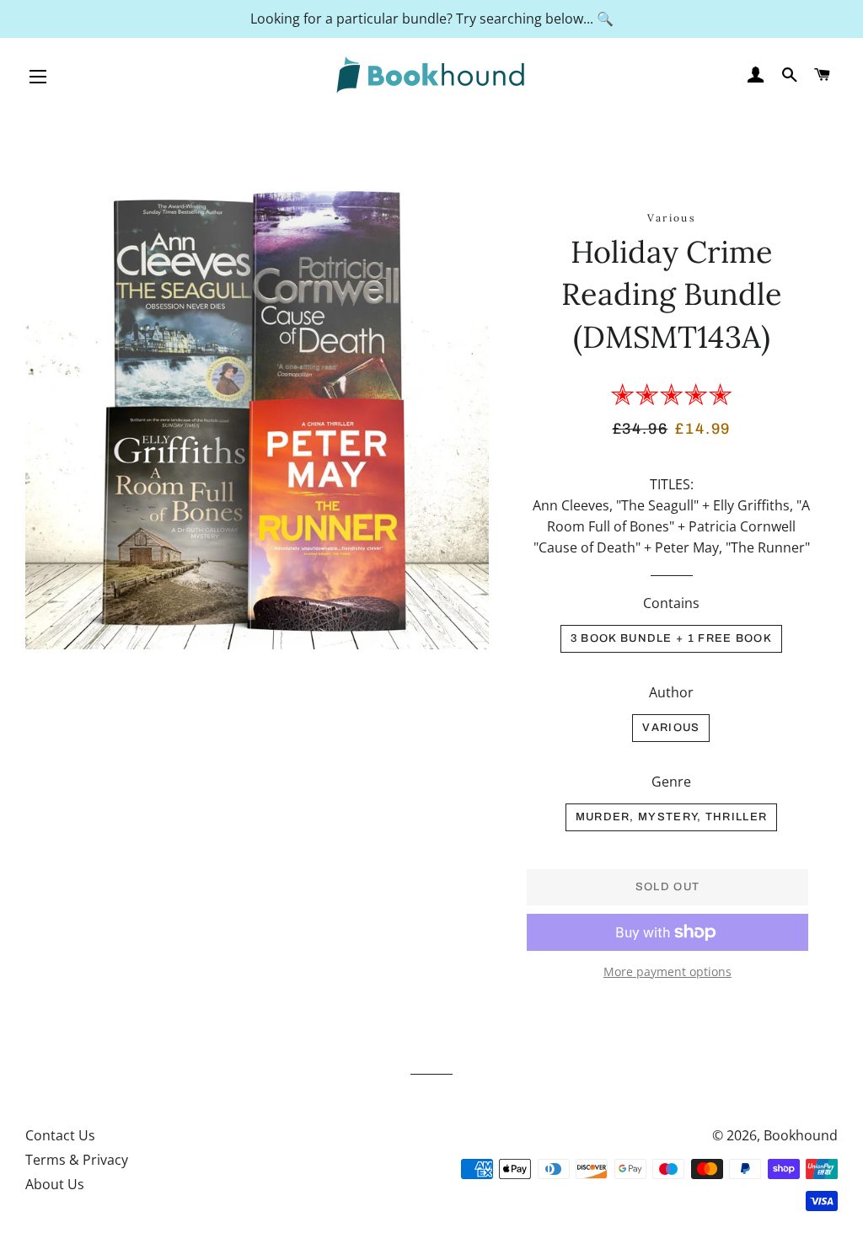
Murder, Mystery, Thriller (672, 817)
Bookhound (801, 1135)
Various (671, 728)
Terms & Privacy (76, 1159)
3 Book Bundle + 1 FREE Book (671, 638)
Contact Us (60, 1135)
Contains (671, 603)
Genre (671, 781)
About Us (54, 1184)
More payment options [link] (667, 971)
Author (671, 692)
